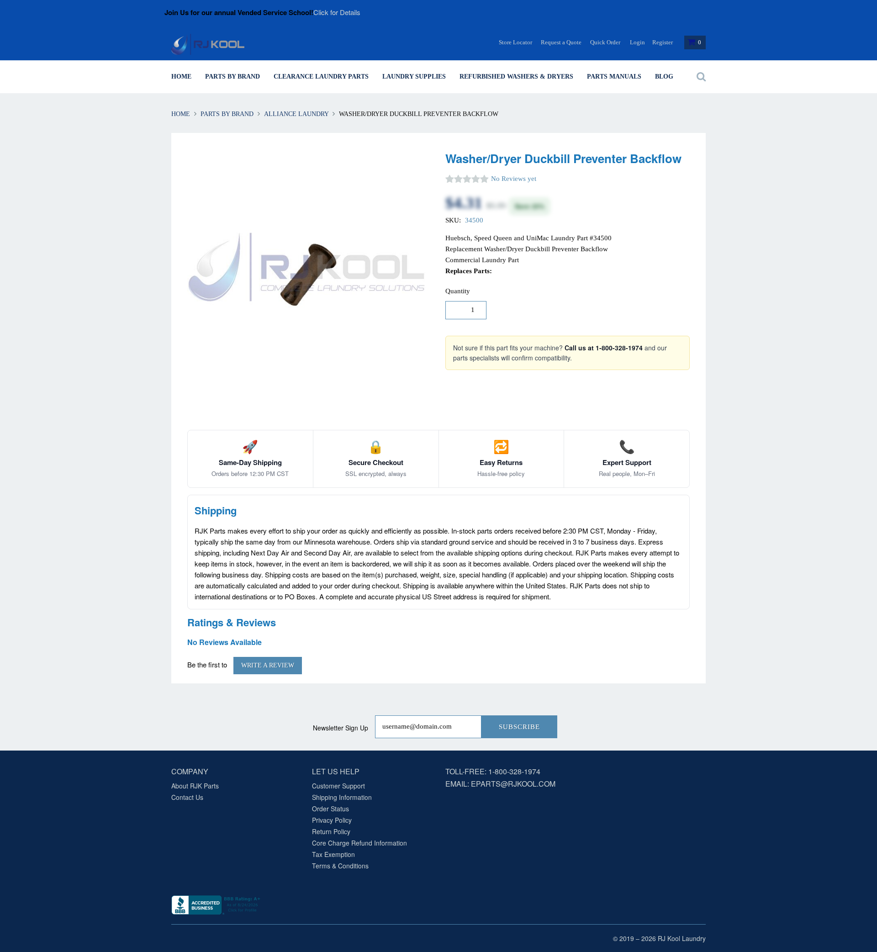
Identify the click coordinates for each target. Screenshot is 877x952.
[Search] (699, 76)
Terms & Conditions (340, 865)
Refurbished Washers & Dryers (516, 76)
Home (181, 76)
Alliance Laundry (296, 114)
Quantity (457, 291)
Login (637, 42)
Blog (664, 76)
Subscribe (519, 726)
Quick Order (605, 42)
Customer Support (338, 785)
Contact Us (187, 797)
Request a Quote (561, 42)
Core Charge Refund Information (359, 842)
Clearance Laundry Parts (321, 76)
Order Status (330, 808)
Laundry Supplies (414, 76)
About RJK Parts (195, 785)
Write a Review (267, 665)
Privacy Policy (332, 820)
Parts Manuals (614, 76)
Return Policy (331, 831)
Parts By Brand (232, 76)
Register (662, 42)
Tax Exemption (333, 854)
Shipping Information (342, 797)
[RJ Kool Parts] (207, 44)
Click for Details (336, 12)
